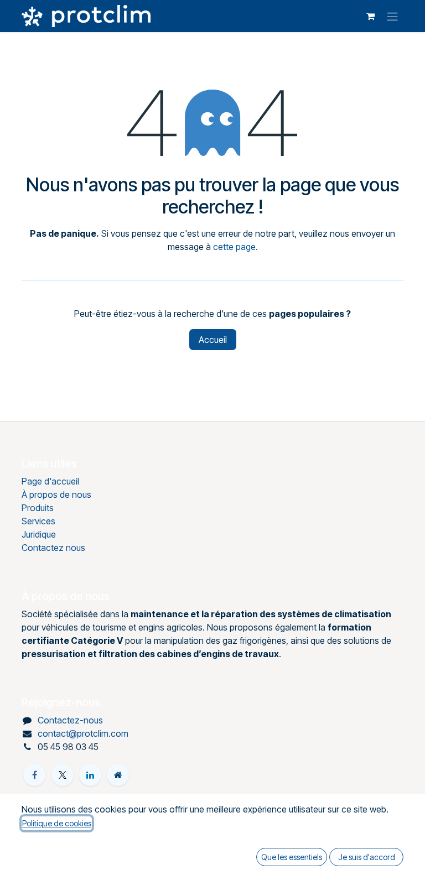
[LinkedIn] (90, 775)
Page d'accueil (50, 481)
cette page (234, 246)
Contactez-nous (70, 720)
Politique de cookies (56, 823)
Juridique (39, 534)
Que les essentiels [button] (291, 857)
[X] (62, 775)
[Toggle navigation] (392, 16)
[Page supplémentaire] (118, 775)
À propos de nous (56, 494)
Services (38, 521)
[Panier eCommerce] (370, 16)
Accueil (213, 339)
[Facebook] (34, 775)
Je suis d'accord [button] (366, 857)
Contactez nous (53, 547)
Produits (38, 507)
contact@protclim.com (83, 733)
